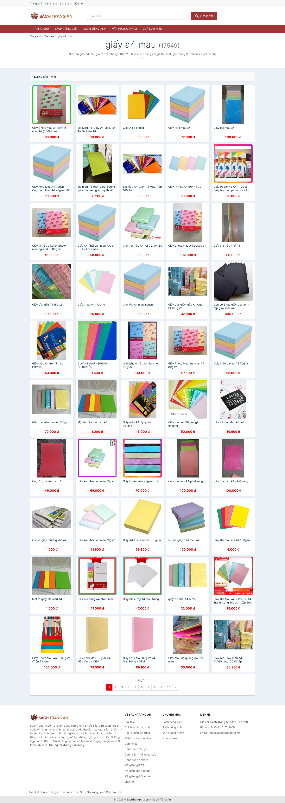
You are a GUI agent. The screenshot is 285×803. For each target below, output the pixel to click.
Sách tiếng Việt (66, 28)
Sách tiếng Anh (94, 28)
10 (168, 687)
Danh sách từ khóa (137, 760)
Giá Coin (117, 792)
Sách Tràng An (161, 799)
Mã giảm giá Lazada (137, 770)
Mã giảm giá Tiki (135, 765)
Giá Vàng (92, 792)
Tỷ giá (55, 792)
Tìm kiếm (206, 16)
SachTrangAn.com (137, 799)
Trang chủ (36, 3)
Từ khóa (49, 36)
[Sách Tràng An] (49, 717)
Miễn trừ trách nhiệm (138, 738)
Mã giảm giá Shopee (138, 776)
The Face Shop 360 (72, 792)
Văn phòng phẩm (124, 28)
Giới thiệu (65, 3)
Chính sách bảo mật (137, 727)
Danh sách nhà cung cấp (140, 754)
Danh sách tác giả (136, 749)
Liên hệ (78, 3)
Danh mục (51, 3)
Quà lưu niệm (152, 28)
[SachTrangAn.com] (51, 16)
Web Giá (105, 792)
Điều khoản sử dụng (137, 732)
